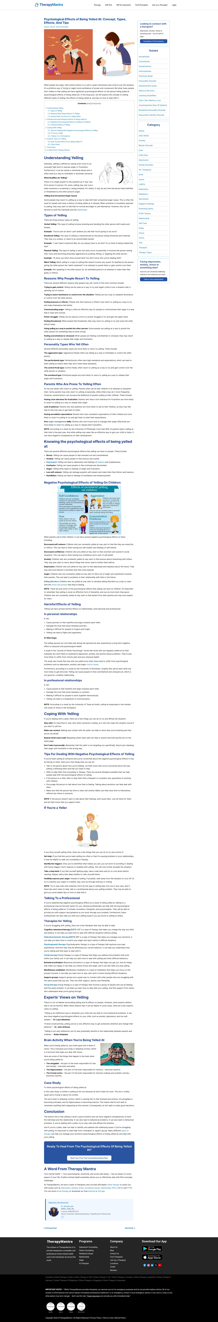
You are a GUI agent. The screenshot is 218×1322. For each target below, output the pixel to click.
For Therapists (145, 170)
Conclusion (50, 147)
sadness (101, 462)
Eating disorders (51, 581)
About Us (113, 1247)
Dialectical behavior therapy (56, 937)
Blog (112, 1250)
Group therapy (50, 985)
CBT (73, 929)
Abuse (141, 131)
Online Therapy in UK (101, 1277)
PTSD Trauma (145, 213)
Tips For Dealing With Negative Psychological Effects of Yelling (73, 130)
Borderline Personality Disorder (152, 110)
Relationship (144, 218)
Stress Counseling (86, 1250)
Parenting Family (146, 208)
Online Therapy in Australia (144, 1277)
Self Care (143, 223)
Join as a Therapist (159, 5)
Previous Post (50, 1228)
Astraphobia (144, 56)
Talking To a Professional (59, 136)
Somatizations (145, 66)
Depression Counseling (88, 1247)
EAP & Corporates (123, 5)
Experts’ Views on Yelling (55, 139)
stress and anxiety (59, 585)
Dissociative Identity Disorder (151, 115)
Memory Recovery (147, 90)
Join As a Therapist (118, 1260)
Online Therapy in (65, 1280)
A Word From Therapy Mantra (57, 150)
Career (112, 1267)
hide (88, 103)
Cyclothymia (144, 61)
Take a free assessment (153, 279)
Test (140, 243)
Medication (143, 189)
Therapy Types (145, 252)
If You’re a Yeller (55, 133)
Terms (141, 238)
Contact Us (114, 1254)
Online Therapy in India (63, 1277)
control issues (92, 664)
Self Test (108, 5)
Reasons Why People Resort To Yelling (64, 113)
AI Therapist (84, 1263)
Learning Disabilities (147, 95)
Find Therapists (141, 5)
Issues (46, 27)
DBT (72, 937)
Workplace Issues (86, 1254)
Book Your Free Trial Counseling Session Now (89, 1158)
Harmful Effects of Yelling (59, 125)
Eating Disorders (146, 165)
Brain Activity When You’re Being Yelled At (65, 142)
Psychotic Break (146, 76)
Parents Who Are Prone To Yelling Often (64, 116)
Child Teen (143, 155)
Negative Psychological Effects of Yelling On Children (69, 122)
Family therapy (50, 955)
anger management (57, 421)
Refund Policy (120, 1318)
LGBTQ (142, 184)
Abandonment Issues (148, 86)
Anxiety (142, 140)
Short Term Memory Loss (150, 100)
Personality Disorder (147, 81)
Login (174, 5)
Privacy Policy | (96, 1318)
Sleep (141, 228)
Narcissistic (144, 199)
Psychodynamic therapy (54, 944)
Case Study (54, 144)
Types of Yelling (55, 111)
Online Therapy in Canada (122, 1277)
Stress (141, 233)
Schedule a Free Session (153, 41)
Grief (141, 174)
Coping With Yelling (53, 128)
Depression (51, 462)
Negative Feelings (146, 204)
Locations (114, 1263)
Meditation (143, 194)
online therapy (113, 1185)
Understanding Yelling (54, 108)
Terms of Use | (109, 1318)
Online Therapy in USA (83, 1277)
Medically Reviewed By (58, 1203)
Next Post (130, 1228)
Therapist (143, 247)
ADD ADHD (144, 136)
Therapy (97, 5)
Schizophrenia (145, 71)
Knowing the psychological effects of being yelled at (66, 119)
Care (141, 150)
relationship (82, 210)
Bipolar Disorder (146, 145)
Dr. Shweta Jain (67, 1206)
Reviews (113, 1270)
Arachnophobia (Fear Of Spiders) (153, 105)
